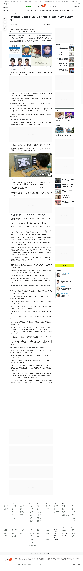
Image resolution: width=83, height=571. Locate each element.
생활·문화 (31, 527)
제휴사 (63, 527)
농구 (46, 536)
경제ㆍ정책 (22, 505)
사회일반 (13, 518)
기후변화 (30, 515)
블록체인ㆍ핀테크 (65, 515)
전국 (10, 13)
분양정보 (5, 532)
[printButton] (5, 29)
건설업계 (5, 535)
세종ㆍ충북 (39, 512)
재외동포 (47, 508)
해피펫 (33, 6)
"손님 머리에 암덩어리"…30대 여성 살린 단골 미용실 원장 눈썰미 (67, 197)
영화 (38, 532)
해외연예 (38, 535)
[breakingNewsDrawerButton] (6, 4)
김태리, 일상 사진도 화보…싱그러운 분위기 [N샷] (51, 1)
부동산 (5, 527)
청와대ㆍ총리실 (6, 505)
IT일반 (13, 533)
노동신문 (54, 6)
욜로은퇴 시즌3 (63, 280)
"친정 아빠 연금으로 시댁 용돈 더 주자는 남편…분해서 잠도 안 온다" (68, 186)
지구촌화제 (31, 520)
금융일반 (63, 505)
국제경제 (30, 514)
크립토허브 (28, 6)
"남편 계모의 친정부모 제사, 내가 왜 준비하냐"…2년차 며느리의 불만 (68, 203)
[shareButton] (5, 18)
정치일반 (5, 509)
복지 (13, 509)
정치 (4, 503)
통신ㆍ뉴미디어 (15, 530)
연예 (56, 110)
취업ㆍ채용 (73, 520)
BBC (63, 529)
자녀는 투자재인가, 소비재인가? (66, 282)
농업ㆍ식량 (22, 512)
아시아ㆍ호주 (31, 508)
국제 (30, 503)
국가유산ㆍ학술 (31, 533)
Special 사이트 (74, 527)
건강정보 (30, 538)
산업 (71, 503)
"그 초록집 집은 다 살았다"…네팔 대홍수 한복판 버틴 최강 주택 (68, 192)
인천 (38, 509)
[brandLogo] (41, 5)
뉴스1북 (72, 536)
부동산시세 (6, 533)
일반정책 (5, 530)
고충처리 (52, 553)
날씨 (13, 514)
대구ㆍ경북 (39, 518)
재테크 (63, 514)
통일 (46, 506)
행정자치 (38, 505)
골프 (46, 538)
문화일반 (30, 535)
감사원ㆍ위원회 (6, 508)
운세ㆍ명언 (31, 541)
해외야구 (47, 530)
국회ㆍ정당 (6, 506)
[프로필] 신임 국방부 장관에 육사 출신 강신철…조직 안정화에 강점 (64, 71)
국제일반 (30, 521)
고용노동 (22, 511)
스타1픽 (72, 532)
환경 (13, 512)
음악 (38, 533)
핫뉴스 (57, 177)
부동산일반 (6, 529)
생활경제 (72, 514)
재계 (71, 506)
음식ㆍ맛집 (31, 547)
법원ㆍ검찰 (14, 506)
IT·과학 (13, 527)
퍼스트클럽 (73, 538)
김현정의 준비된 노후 (64, 286)
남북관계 (55, 512)
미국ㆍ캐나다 (31, 506)
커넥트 (76, 3)
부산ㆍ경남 (39, 520)
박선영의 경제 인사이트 (65, 273)
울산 (38, 521)
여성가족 (13, 517)
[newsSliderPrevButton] (69, 45)
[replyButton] (5, 22)
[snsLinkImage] (71, 564)
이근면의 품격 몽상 (64, 293)
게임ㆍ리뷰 (14, 536)
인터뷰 (38, 536)
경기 (38, 508)
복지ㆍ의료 (22, 529)
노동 (13, 511)
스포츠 (57, 125)
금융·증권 (64, 503)
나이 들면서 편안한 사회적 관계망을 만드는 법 (66, 289)
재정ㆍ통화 (22, 506)
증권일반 (63, 511)
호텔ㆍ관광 (73, 518)
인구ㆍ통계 (22, 509)
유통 (71, 512)
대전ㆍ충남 (39, 514)
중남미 (30, 512)
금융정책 (63, 506)
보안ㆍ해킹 (14, 535)
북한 (55, 503)
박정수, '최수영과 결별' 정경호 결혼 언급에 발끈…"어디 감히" (64, 49)
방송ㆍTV (39, 530)
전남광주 (38, 517)
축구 (46, 532)
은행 (63, 508)
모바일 (13, 532)
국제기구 (30, 517)
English (49, 6)
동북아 (30, 505)
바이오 (21, 527)
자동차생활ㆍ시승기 (32, 545)
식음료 (72, 517)
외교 (46, 503)
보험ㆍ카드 (64, 509)
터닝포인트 (73, 535)
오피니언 (57, 270)
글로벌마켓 (64, 530)
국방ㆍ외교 (48, 505)
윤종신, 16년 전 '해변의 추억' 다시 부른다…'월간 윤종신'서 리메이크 (28, 1)
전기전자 (72, 508)
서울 (38, 506)
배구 (46, 535)
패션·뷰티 (72, 515)
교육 (13, 508)
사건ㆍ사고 (14, 505)
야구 (46, 529)
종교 (29, 532)
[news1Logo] (8, 559)
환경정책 (22, 514)
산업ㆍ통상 (22, 508)
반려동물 (30, 544)
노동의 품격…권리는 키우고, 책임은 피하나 (66, 296)
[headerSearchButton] (8, 4)
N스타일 (38, 538)
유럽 (29, 509)
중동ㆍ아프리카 (31, 511)
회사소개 (30, 553)
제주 (38, 523)
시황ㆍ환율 (64, 512)
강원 (38, 511)
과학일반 (13, 538)
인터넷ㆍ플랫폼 (15, 529)
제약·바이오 (22, 530)
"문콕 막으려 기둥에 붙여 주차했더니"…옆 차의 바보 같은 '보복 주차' (68, 181)
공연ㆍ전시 (31, 529)
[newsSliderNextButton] (72, 45)
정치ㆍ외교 (56, 505)
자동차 (72, 509)
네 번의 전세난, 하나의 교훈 (67, 275)
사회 (13, 503)
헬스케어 (22, 532)
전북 (38, 515)
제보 (79, 3)
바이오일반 (22, 533)
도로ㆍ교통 (31, 542)
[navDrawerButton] (4, 4)
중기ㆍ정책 (73, 511)
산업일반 (72, 505)
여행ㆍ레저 (31, 539)
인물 (13, 515)
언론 (29, 536)
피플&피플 (31, 518)
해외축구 (47, 533)
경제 (21, 503)
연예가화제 (39, 529)
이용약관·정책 (46, 553)
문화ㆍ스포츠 (56, 511)
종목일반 (47, 539)
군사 (54, 506)
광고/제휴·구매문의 (38, 553)
